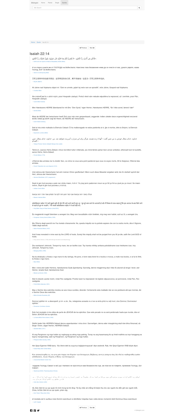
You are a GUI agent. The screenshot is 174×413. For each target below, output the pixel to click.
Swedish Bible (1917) (39, 328)
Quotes (64, 3)
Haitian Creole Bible (39, 188)
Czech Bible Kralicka (39, 101)
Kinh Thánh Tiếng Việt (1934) (42, 393)
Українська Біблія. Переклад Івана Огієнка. (46, 371)
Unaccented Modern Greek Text (42, 359)
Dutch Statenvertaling (39, 121)
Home (43, 3)
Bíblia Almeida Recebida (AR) (42, 295)
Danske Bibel (37, 110)
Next (91, 48)
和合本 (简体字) (38, 81)
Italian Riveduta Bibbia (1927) (42, 228)
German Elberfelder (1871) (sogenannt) (44, 177)
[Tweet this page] (38, 411)
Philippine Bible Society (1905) (42, 340)
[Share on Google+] (35, 411)
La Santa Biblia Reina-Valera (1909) (43, 317)
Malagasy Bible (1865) (40, 251)
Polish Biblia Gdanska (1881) (42, 284)
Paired (50, 3)
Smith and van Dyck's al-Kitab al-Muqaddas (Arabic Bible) (49, 61)
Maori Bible (37, 262)
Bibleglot (34, 2)
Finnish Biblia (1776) (39, 155)
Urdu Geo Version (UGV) (40, 382)
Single (57, 3)
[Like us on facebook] (31, 411)
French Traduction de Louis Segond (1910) (45, 166)
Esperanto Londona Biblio (41, 133)
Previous (84, 48)
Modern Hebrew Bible (40, 197)
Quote (39, 42)
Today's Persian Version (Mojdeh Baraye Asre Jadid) (48, 144)
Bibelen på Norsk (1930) (40, 273)
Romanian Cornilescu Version (42, 306)
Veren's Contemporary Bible (41, 72)
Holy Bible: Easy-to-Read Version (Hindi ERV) (46, 208)
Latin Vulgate (37, 402)
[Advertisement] (87, 26)
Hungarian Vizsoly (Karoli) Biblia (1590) (44, 217)
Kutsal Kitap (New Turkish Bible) (42, 348)
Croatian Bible (37, 90)
